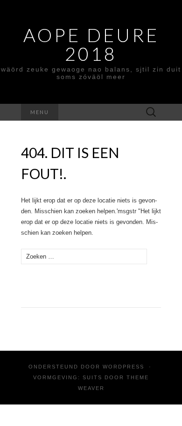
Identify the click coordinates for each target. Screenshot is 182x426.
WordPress (123, 366)
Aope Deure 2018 (91, 44)
